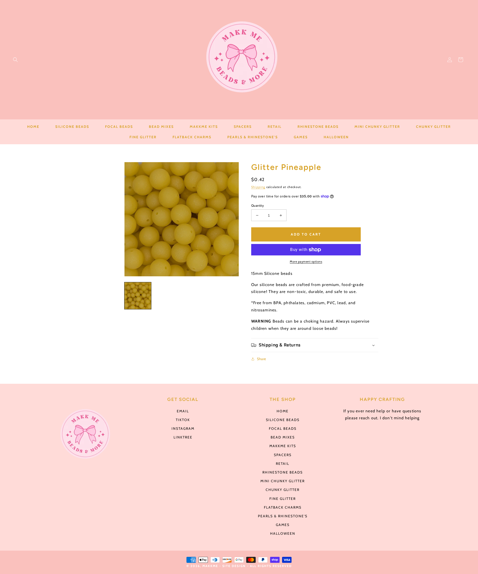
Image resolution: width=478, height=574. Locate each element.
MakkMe (210, 566)
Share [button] (261, 359)
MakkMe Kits (282, 446)
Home (283, 411)
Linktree (183, 437)
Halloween (282, 533)
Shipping (258, 187)
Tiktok (183, 420)
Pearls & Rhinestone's (282, 516)
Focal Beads (283, 428)
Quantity (257, 205)
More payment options (306, 261)
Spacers (283, 455)
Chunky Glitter (282, 489)
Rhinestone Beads (282, 472)
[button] (15, 59)
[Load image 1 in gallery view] (137, 295)
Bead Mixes (283, 437)
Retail (282, 463)
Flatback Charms (282, 507)
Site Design (234, 566)
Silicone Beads (282, 420)
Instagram (183, 428)
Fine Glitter (282, 498)
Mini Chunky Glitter (282, 481)
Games (283, 525)
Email (183, 411)
